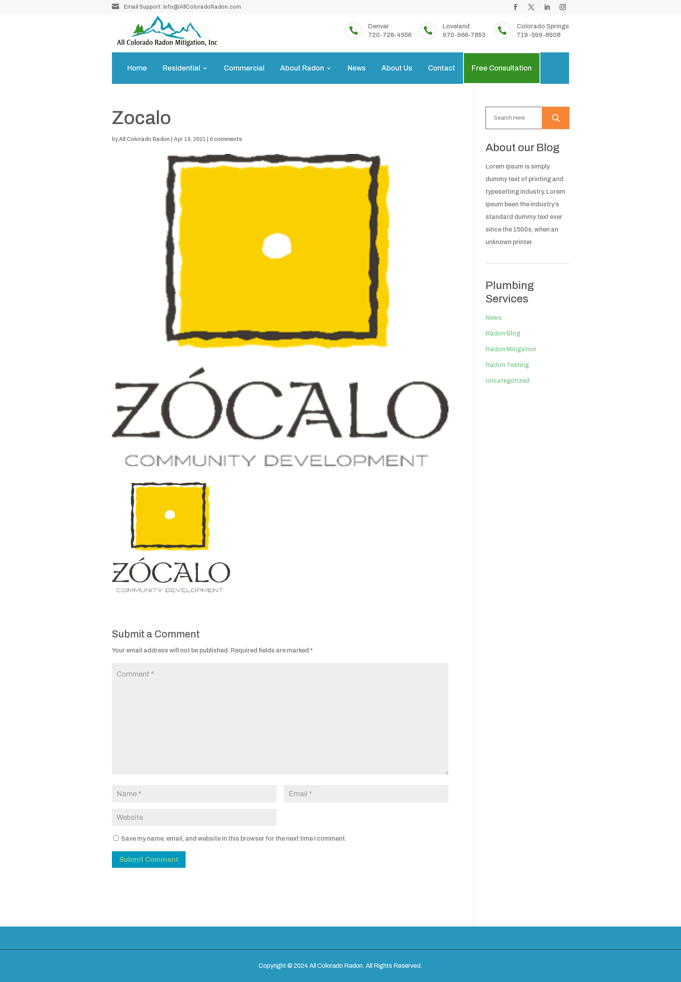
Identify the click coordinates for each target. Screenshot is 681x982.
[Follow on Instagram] (562, 7)
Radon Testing (507, 364)
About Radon (302, 68)
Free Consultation (502, 68)
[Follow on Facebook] (515, 7)
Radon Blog (503, 333)
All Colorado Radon (144, 139)
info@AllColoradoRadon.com (202, 7)
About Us (396, 68)
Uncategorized (508, 380)
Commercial (244, 68)
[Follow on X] (531, 7)
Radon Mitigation (511, 349)
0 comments (226, 139)
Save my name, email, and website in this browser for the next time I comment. (233, 838)
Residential (181, 68)
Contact (441, 68)
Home (137, 68)
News (357, 68)
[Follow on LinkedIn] (547, 7)
